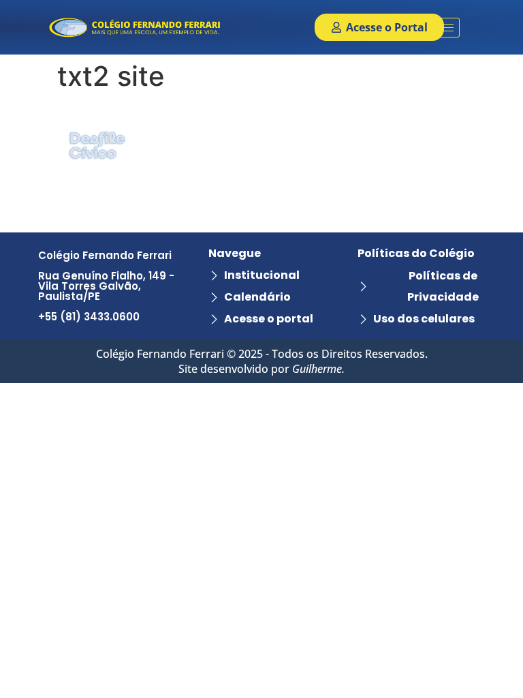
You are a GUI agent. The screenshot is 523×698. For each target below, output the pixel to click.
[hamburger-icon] (444, 27)
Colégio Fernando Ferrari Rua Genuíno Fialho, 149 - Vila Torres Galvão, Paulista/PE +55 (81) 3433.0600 (106, 286)
